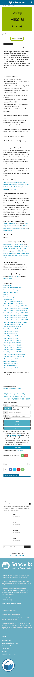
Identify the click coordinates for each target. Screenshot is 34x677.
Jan (29, 246)
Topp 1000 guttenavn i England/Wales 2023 (15, 313)
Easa (14, 538)
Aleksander (6, 244)
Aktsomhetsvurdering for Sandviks (12, 603)
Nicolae (11, 184)
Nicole (10, 276)
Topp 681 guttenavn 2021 (10, 336)
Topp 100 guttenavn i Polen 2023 (12, 347)
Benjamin (6, 230)
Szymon (20, 255)
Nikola (26, 228)
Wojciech (25, 255)
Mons (5, 464)
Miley (14, 514)
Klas (11, 182)
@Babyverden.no (17, 555)
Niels (4, 187)
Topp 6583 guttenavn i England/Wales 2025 (15, 306)
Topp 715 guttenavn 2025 (10, 329)
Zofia (5, 258)
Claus (8, 182)
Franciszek (17, 246)
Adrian (22, 228)
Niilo (12, 187)
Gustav (17, 226)
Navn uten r (6, 294)
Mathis (29, 464)
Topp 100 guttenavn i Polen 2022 (12, 352)
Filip (9, 246)
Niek (28, 184)
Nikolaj (20, 187)
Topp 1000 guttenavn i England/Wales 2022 (15, 315)
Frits (22, 246)
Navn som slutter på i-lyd (10, 292)
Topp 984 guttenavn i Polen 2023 (12, 345)
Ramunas (14, 255)
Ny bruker (4, 651)
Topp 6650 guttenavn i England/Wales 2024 (15, 308)
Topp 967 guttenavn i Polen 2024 (12, 343)
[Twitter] (14, 469)
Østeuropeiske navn (9, 299)
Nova (9, 255)
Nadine (14, 253)
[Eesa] (17, 489)
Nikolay (11, 189)
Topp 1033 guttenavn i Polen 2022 (13, 349)
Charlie (18, 228)
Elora (14, 522)
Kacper (10, 249)
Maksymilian (6, 251)
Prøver (17, 421)
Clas (4, 182)
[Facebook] (10, 469)
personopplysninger (7, 600)
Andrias (5, 228)
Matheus (24, 251)
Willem (25, 226)
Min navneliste (18, 38)
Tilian (26, 223)
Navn (3, 5)
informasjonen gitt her (14, 435)
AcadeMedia (17, 581)
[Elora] (7, 524)
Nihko (8, 187)
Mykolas (19, 182)
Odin (9, 223)
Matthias (5, 253)
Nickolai (5, 184)
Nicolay (24, 184)
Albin (9, 228)
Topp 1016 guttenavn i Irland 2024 (13, 324)
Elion (10, 230)
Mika (10, 253)
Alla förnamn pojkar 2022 (10, 366)
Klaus (15, 182)
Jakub (25, 246)
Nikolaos (24, 187)
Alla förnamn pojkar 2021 (10, 368)
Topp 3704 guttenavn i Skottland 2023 (14, 354)
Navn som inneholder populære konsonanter (16, 290)
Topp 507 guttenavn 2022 (10, 333)
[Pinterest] (18, 469)
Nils (15, 189)
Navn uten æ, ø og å (9, 297)
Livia (17, 249)
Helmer (13, 223)
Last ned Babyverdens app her (12, 388)
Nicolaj (20, 184)
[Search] (31, 2)
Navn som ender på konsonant (12, 287)
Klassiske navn (7, 285)
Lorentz (24, 249)
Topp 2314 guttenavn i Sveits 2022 (13, 304)
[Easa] (7, 540)
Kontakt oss (5, 648)
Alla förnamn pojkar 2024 (10, 361)
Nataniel (23, 253)
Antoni (12, 244)
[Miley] (7, 516)
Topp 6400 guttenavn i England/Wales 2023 (15, 310)
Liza (20, 249)
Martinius (18, 251)
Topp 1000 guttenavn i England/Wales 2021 (15, 317)
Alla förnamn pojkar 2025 (10, 359)
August (5, 226)
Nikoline (5, 278)
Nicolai (15, 184)
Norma (5, 255)
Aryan (16, 244)
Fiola (11, 246)
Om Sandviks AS (6, 646)
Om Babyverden (6, 640)
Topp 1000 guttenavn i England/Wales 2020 (15, 320)
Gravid (17, 424)
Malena (13, 251)
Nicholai (25, 182)
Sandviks (4, 576)
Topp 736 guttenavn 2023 (10, 331)
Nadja (18, 253)
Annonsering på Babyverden (10, 643)
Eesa (5, 501)
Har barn (17, 428)
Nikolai (16, 187)
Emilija (5, 246)
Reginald (15, 530)
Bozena (21, 244)
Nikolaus (5, 189)
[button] (3, 2)
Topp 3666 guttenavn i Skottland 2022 (14, 356)
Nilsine (10, 278)
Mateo (14, 228)
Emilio (10, 226)
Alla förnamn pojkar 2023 (10, 363)
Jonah (5, 249)
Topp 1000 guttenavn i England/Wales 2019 (15, 322)
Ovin (13, 226)
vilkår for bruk (20, 450)
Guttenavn (7, 5)
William (5, 223)
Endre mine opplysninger (9, 654)
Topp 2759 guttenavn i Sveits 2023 (13, 301)
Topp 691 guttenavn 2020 (10, 338)
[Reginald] (7, 532)
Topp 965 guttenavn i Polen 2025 (12, 340)
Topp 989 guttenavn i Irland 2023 (12, 326)
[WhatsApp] (22, 469)
